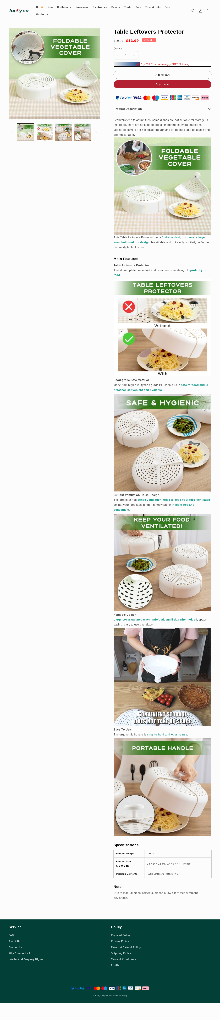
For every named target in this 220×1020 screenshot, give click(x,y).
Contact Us (16, 947)
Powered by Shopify (118, 996)
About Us (14, 941)
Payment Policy (120, 935)
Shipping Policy (121, 953)
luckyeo (104, 996)
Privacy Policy (120, 941)
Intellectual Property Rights (26, 959)
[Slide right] (96, 132)
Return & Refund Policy (126, 947)
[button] (64, 7)
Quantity (118, 48)
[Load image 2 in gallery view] (44, 132)
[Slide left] (12, 132)
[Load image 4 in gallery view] (82, 132)
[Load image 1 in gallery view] (25, 132)
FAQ (11, 935)
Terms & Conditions (123, 959)
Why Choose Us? (19, 953)
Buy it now (162, 84)
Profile (115, 965)
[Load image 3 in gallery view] (63, 132)
